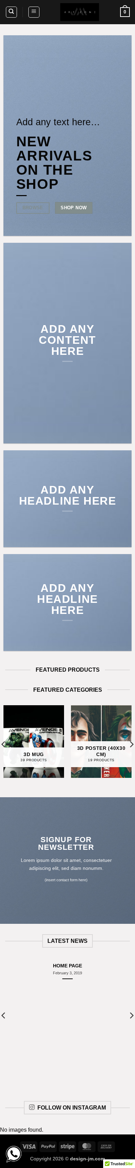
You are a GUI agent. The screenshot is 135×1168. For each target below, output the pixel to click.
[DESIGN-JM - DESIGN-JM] (79, 12)
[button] (33, 12)
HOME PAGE (67, 965)
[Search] (11, 12)
